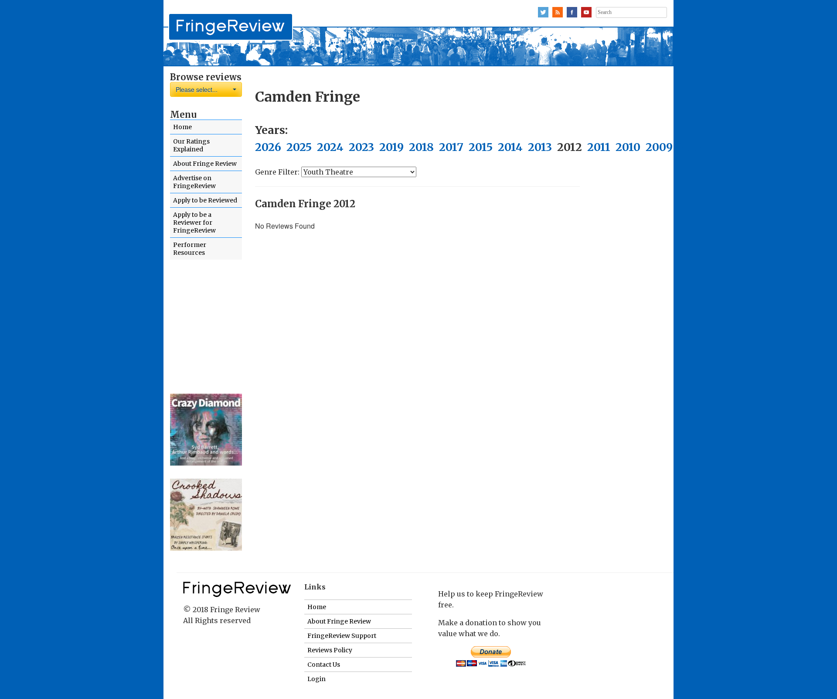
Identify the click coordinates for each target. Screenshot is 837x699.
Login (316, 679)
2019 (391, 147)
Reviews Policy (329, 650)
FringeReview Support (341, 636)
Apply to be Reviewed (205, 200)
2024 (330, 147)
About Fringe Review (205, 164)
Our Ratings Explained (191, 145)
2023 (361, 147)
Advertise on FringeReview (194, 182)
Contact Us (323, 664)
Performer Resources (189, 249)
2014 (510, 147)
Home (182, 127)
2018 (421, 147)
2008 (691, 147)
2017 (451, 147)
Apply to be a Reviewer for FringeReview (194, 222)
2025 (299, 147)
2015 (481, 147)
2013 (540, 147)
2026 (268, 147)
